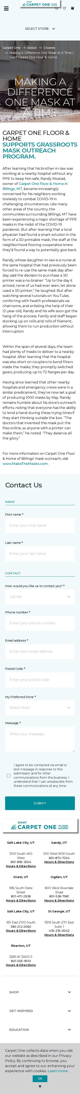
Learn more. (58, 1071)
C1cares (49, 48)
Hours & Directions (21, 866)
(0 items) (72, 8)
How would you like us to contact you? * (34, 586)
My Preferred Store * (20, 696)
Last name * (14, 542)
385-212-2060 (20, 927)
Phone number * (17, 612)
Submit (40, 803)
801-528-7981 (59, 896)
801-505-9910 (21, 961)
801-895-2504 (21, 862)
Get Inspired (21, 1011)
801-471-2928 (21, 896)
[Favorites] (64, 8)
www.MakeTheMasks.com (25, 464)
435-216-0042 (59, 931)
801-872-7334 (59, 858)
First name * (14, 514)
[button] (56, 8)
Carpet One (11, 48)
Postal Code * (15, 668)
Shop (14, 992)
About (32, 48)
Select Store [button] (37, 29)
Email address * (16, 640)
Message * (12, 723)
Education (19, 1030)
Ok (40, 1078)
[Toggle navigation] (6, 8)
